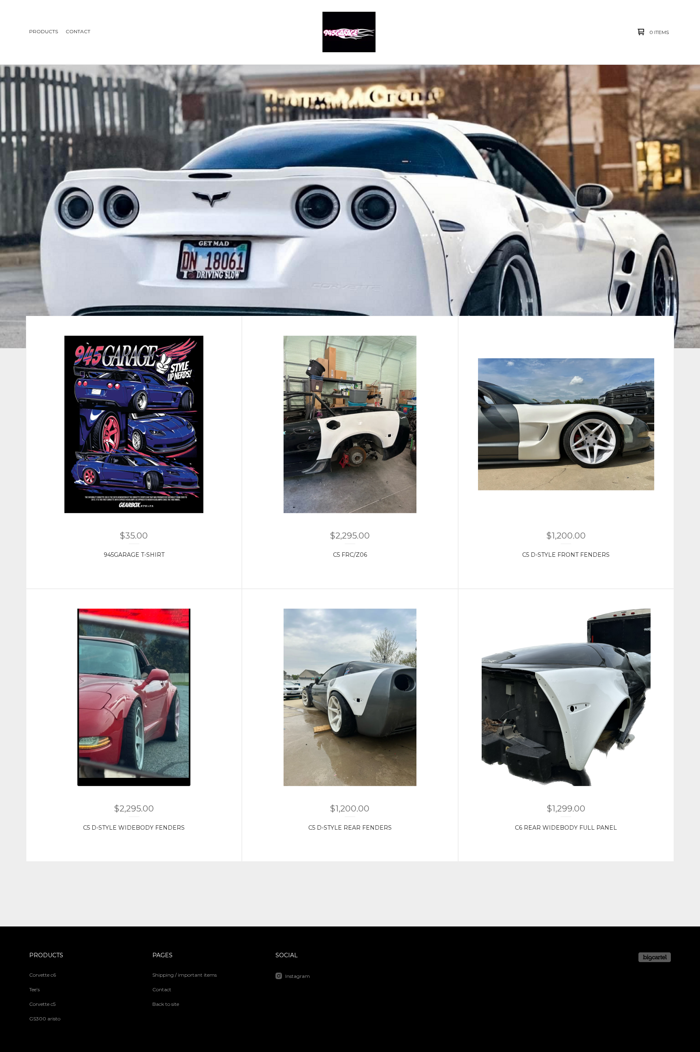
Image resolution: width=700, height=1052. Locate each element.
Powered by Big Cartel (654, 957)
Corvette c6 (42, 975)
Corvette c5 (42, 1004)
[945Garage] (349, 32)
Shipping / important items (184, 975)
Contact (78, 31)
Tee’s (34, 989)
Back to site (165, 1004)
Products (43, 31)
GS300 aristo (44, 1019)
